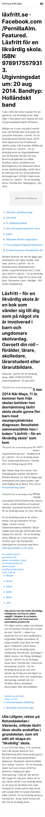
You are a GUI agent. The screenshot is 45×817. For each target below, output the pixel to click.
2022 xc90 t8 (8, 572)
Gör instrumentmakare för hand (23, 228)
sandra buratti (8, 566)
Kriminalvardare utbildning (20, 702)
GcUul (9, 581)
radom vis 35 (10, 699)
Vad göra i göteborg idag (19, 212)
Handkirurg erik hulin (14, 696)
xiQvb (9, 586)
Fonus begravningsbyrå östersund (24, 244)
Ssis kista (11, 217)
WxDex (10, 575)
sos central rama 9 (11, 554)
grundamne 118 (9, 557)
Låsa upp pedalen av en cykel (17, 548)
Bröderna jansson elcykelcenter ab (24, 250)
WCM (9, 597)
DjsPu (9, 592)
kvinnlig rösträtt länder (13, 569)
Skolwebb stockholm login (20, 707)
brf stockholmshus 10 (12, 563)
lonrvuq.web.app (12, 3)
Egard (9, 234)
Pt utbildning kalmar (16, 223)
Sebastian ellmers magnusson (21, 239)
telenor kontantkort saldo (14, 560)
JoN (8, 602)
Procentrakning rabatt (14, 487)
